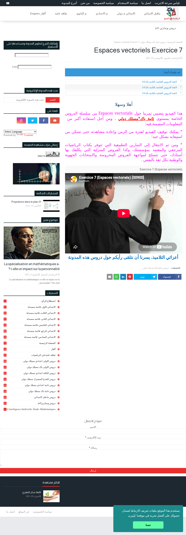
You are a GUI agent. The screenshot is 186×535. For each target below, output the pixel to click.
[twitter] (32, 120)
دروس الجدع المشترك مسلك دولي (30, 379)
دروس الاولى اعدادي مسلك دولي (30, 361)
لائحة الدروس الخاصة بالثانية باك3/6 (159, 87)
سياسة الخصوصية (42, 511)
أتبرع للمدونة (69, 3)
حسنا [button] (148, 525)
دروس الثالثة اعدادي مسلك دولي (30, 373)
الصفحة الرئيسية (174, 42)
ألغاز (30, 349)
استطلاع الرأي (30, 301)
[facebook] (43, 120)
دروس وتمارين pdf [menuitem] (165, 28)
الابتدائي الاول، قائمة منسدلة (30, 307)
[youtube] (7, 3)
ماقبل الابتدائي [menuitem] (152, 13)
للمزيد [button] (132, 515)
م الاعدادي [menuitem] (102, 13)
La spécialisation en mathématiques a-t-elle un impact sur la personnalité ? (32, 266)
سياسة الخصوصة (103, 3)
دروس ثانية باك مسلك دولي (153, 42)
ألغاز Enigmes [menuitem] (38, 13)
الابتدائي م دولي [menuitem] (126, 13)
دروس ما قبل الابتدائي (30, 397)
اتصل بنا (146, 3)
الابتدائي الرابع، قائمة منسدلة (30, 331)
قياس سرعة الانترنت (167, 3)
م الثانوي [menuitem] (81, 13)
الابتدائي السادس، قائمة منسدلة (30, 337)
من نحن (85, 3)
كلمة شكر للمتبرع (32, 492)
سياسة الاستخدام (128, 3)
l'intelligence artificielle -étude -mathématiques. (30, 409)
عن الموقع (24, 511)
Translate (28, 135)
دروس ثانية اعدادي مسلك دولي (30, 385)
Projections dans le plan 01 (26, 201)
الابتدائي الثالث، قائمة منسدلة (30, 313)
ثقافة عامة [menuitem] (61, 13)
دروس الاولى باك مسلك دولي (30, 367)
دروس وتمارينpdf (30, 403)
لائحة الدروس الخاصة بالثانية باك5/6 (159, 93)
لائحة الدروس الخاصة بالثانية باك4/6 (159, 81)
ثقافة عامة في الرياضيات (30, 355)
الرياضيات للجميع (172, 58)
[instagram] (21, 120)
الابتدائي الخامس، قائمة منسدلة (30, 325)
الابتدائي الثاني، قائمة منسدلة (30, 319)
